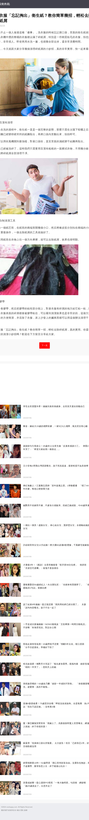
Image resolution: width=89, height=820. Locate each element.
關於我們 (4, 810)
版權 (25, 810)
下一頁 (45, 345)
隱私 (22, 810)
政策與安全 (12, 810)
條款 (18, 810)
